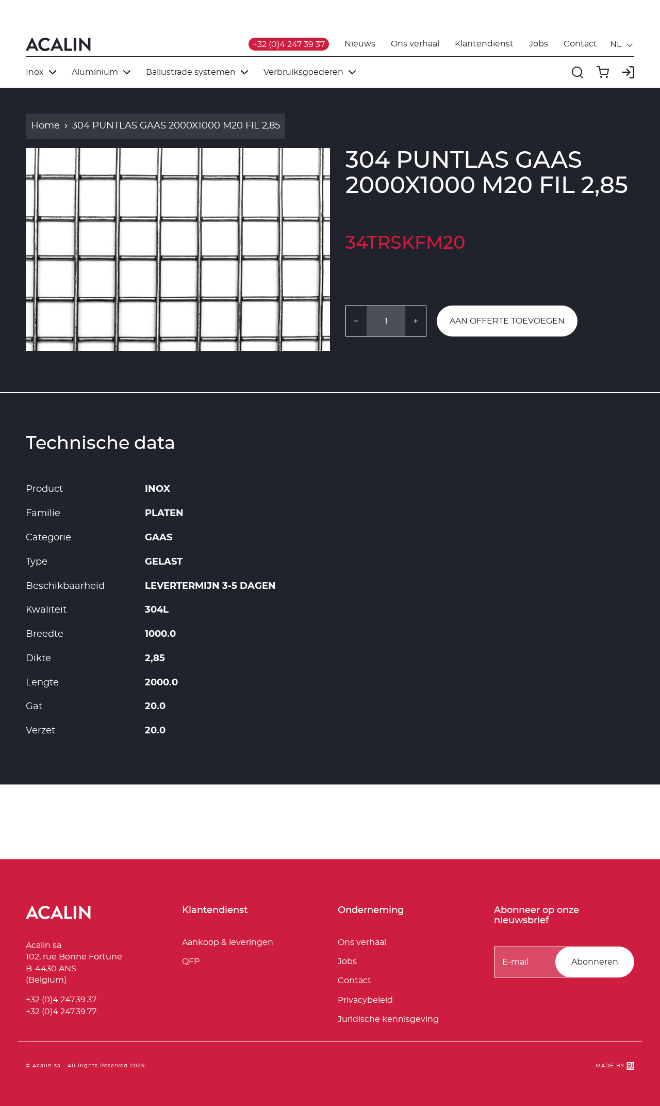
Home (45, 126)
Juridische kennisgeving (388, 1019)
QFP (191, 961)
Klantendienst (484, 44)
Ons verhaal (415, 44)
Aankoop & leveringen (227, 942)
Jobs (538, 44)
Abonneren (594, 962)
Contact (580, 44)
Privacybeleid (365, 1000)
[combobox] (622, 44)
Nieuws (359, 44)
